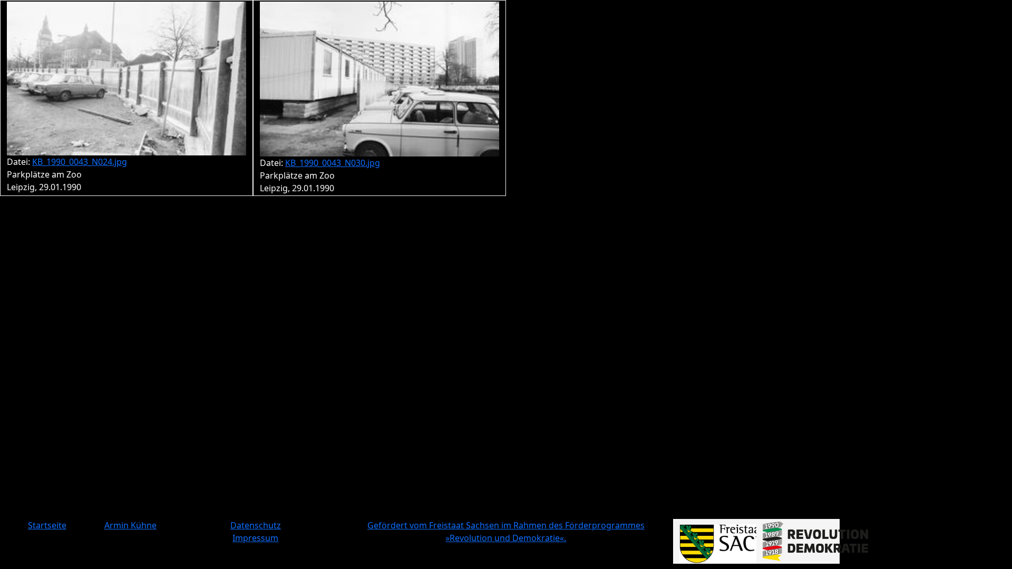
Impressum (255, 538)
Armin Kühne (130, 525)
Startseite (47, 525)
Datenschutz (255, 525)
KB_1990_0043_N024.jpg (79, 162)
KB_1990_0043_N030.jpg (332, 163)
